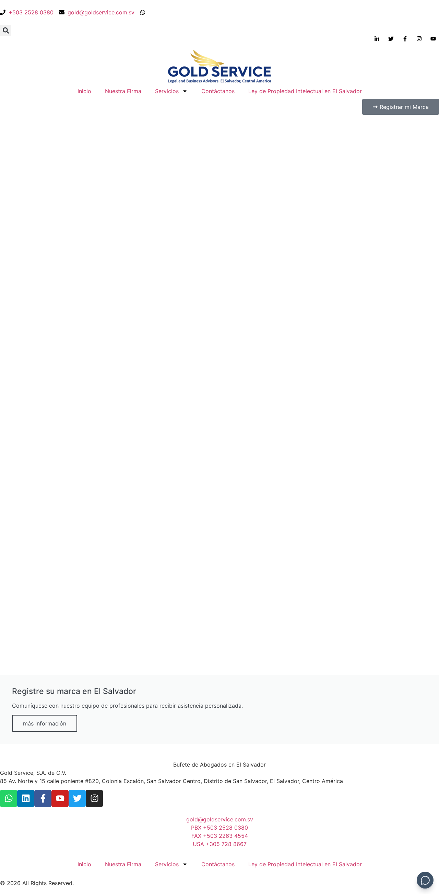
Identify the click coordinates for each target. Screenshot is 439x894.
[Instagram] (94, 798)
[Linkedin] (25, 798)
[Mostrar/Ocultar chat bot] (425, 880)
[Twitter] (77, 798)
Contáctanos (218, 91)
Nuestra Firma (123, 91)
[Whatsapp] (8, 798)
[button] (5, 30)
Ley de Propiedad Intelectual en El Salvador (305, 91)
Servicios (167, 91)
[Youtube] (60, 798)
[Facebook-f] (42, 798)
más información (44, 723)
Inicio (84, 91)
